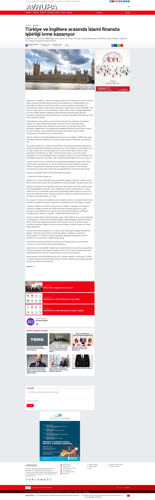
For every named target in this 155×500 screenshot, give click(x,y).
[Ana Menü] (129, 13)
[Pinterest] (32, 479)
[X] (29, 479)
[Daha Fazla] (121, 45)
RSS (28, 487)
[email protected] (30, 475)
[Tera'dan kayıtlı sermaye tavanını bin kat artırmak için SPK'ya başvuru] (37, 339)
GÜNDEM (28, 12)
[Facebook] (26, 479)
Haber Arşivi (66, 473)
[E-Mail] (37, 324)
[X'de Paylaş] (115, 45)
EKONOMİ (50, 12)
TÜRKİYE (36, 12)
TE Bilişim (127, 487)
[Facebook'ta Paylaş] (112, 45)
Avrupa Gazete (42, 320)
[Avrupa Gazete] (41, 6)
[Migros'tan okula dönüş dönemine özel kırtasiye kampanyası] (82, 339)
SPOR (63, 12)
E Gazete (99, 12)
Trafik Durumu (67, 466)
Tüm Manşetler (67, 470)
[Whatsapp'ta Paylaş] (118, 45)
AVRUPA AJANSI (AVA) (116, 464)
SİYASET (43, 12)
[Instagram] (35, 479)
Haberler (28, 25)
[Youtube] (41, 479)
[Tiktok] (44, 479)
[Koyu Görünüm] (127, 13)
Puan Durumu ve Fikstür (69, 468)
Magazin (69, 12)
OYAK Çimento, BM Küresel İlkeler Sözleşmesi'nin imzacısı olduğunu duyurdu (58, 370)
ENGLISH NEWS (93, 464)
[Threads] (47, 479)
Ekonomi (36, 25)
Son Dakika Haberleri (68, 471)
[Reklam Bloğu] (60, 436)
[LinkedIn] (38, 479)
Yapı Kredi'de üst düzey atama (82, 368)
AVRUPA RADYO (114, 466)
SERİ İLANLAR (93, 466)
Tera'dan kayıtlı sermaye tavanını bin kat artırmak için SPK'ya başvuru (36, 348)
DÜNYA (57, 12)
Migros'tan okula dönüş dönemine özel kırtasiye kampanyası (79, 348)
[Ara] (129, 7)
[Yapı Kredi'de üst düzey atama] (82, 360)
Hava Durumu (66, 464)
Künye (90, 468)
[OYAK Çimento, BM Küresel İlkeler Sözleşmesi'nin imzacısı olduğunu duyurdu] (59, 360)
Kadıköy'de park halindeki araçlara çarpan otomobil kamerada (59, 495)
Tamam (86, 491)
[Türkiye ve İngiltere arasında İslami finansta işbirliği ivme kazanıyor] (59, 69)
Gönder (30, 405)
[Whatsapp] (50, 479)
